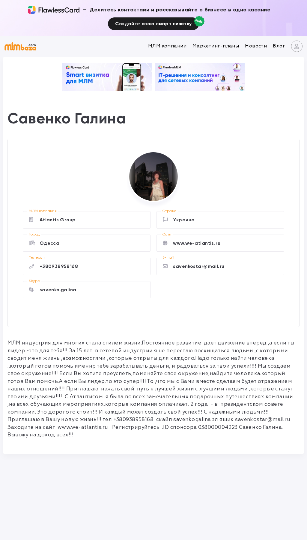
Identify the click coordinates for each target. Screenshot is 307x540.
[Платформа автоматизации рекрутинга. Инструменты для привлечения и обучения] (200, 77)
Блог (279, 46)
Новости (256, 46)
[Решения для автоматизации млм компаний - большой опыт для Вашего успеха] (107, 77)
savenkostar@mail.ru (198, 266)
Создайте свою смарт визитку (153, 23)
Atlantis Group (58, 220)
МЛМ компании (167, 46)
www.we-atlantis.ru (196, 243)
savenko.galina (58, 290)
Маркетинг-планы (215, 46)
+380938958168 (59, 266)
